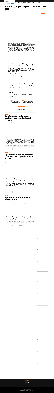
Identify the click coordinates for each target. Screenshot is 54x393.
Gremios (36, 2)
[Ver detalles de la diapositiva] (43, 45)
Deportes (33, 2)
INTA (22, 178)
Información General (23, 2)
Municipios (18, 2)
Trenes (39, 2)
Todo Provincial (10, 120)
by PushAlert (6, 4)
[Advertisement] (43, 32)
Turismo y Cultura (29, 2)
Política (15, 2)
